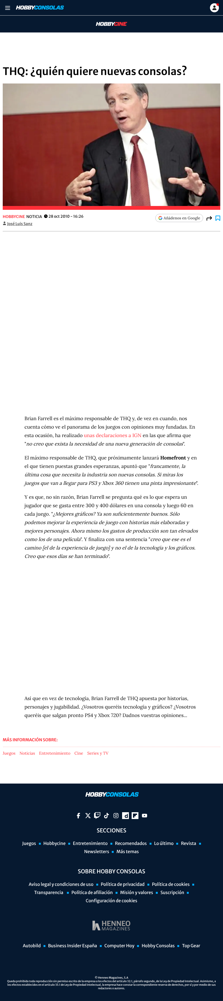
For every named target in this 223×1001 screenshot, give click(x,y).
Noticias (27, 753)
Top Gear (191, 946)
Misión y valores (136, 892)
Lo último (164, 843)
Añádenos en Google (182, 218)
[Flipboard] (135, 815)
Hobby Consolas (158, 946)
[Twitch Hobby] (97, 815)
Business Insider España (72, 946)
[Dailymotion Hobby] (125, 815)
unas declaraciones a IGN (112, 435)
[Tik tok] (106, 815)
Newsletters (96, 851)
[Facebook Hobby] (78, 815)
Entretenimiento (54, 753)
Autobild (32, 946)
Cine (79, 753)
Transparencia (49, 892)
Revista (188, 843)
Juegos (9, 753)
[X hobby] (88, 815)
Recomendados (131, 843)
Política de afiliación (92, 892)
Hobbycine (107, 24)
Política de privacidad (123, 884)
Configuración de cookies (111, 901)
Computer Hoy (119, 946)
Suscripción (172, 892)
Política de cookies (171, 884)
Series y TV (98, 753)
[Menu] (7, 7)
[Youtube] (144, 815)
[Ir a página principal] (39, 8)
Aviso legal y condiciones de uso (61, 884)
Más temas (127, 851)
